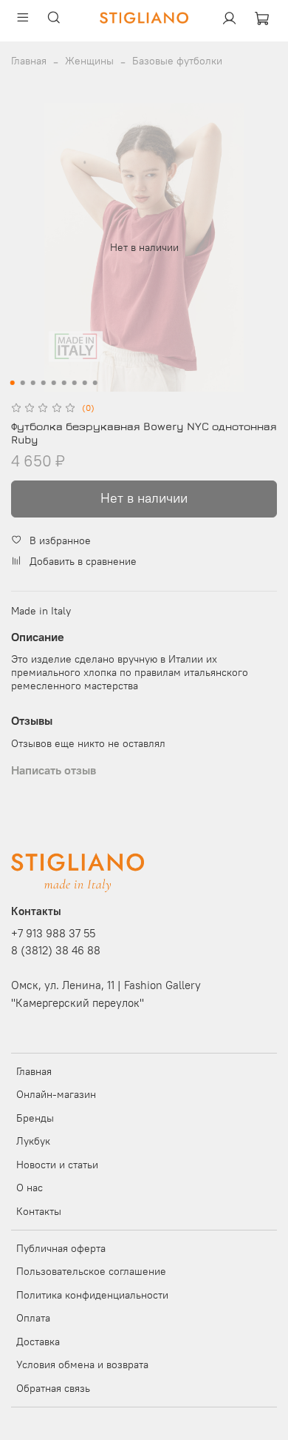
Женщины (89, 60)
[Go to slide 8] (85, 383)
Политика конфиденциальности (92, 1295)
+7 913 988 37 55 (53, 933)
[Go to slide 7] (74, 383)
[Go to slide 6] (64, 383)
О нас (29, 1187)
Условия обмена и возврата (82, 1364)
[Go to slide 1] (12, 383)
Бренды (35, 1118)
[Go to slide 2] (23, 383)
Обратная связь (53, 1388)
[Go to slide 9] (95, 383)
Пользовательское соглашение (91, 1271)
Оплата (33, 1318)
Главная (29, 60)
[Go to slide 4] (43, 383)
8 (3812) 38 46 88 (55, 950)
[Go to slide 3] (33, 383)
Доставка (38, 1341)
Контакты (38, 1211)
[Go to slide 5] (54, 383)
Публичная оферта (61, 1248)
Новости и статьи (57, 1164)
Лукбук (33, 1141)
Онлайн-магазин (56, 1094)
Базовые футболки (177, 60)
